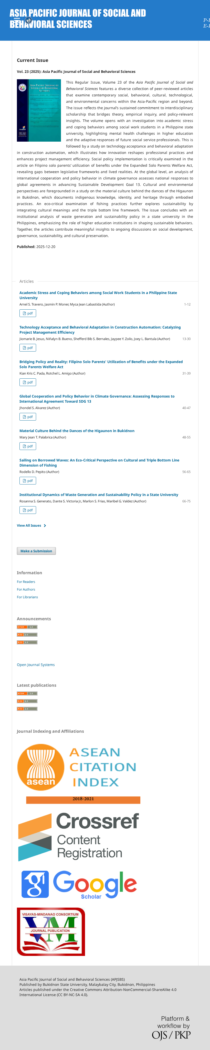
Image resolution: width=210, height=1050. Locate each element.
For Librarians (27, 597)
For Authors (26, 589)
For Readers (26, 581)
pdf (30, 313)
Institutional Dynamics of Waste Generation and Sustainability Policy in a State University (98, 494)
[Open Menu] (17, 20)
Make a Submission (36, 551)
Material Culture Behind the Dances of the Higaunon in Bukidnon (76, 430)
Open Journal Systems (36, 664)
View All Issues (29, 525)
